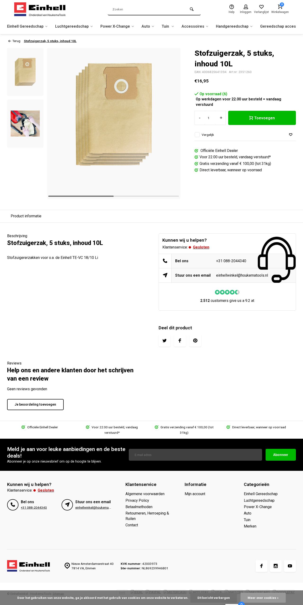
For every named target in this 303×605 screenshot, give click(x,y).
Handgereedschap (232, 26)
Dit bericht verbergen (213, 598)
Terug (16, 41)
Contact (131, 525)
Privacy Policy (137, 500)
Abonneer (280, 455)
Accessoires (193, 26)
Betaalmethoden (138, 507)
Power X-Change (115, 26)
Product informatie (26, 216)
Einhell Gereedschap (25, 26)
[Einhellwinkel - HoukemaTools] (42, 9)
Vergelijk (208, 135)
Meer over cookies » (263, 598)
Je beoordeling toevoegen (35, 404)
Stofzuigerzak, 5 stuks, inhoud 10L (50, 41)
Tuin (166, 26)
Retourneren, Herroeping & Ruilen (147, 516)
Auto (146, 26)
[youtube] (290, 566)
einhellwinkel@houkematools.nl (242, 275)
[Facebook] (261, 566)
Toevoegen (264, 118)
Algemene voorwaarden (145, 494)
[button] (171, 123)
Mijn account (195, 494)
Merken (250, 526)
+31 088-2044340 (231, 261)
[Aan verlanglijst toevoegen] (290, 135)
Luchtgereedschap (72, 26)
